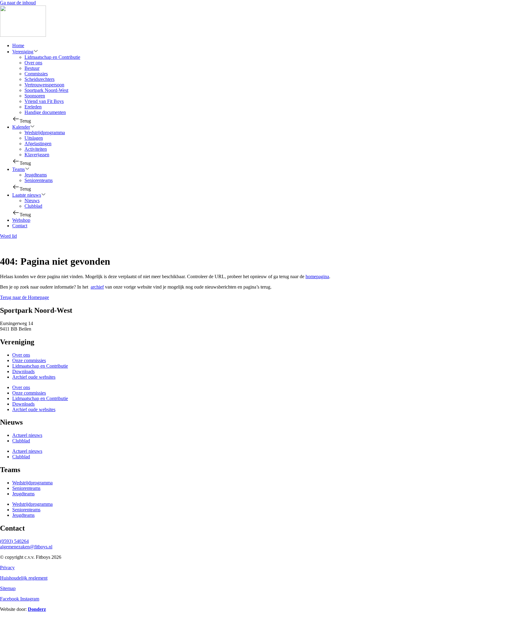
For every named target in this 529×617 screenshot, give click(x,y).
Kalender (21, 127)
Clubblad (33, 206)
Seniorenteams (38, 180)
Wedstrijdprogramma (44, 132)
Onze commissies (29, 360)
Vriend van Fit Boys (44, 101)
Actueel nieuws (27, 435)
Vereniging (22, 51)
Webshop (21, 220)
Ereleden (33, 106)
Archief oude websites (33, 377)
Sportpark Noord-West (46, 90)
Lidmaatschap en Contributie (52, 57)
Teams (18, 169)
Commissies (36, 73)
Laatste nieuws (26, 195)
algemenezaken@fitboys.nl (26, 546)
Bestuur (31, 68)
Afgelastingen (37, 143)
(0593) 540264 (14, 541)
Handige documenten (45, 112)
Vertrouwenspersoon (44, 84)
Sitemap (8, 588)
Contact (19, 225)
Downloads (23, 371)
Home (18, 45)
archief (97, 287)
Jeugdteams (35, 174)
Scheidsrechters (39, 79)
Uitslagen (33, 138)
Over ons (33, 62)
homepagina (317, 276)
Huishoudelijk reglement (23, 578)
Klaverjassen (36, 154)
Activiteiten (35, 149)
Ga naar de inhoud (18, 2)
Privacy (7, 567)
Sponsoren (34, 95)
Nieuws (31, 200)
